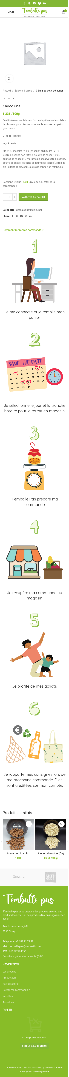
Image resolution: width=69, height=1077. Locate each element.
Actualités (8, 1002)
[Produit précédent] (5, 98)
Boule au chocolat (18, 853)
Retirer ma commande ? (16, 989)
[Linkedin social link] (44, 3)
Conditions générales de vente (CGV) (23, 956)
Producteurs (9, 977)
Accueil (7, 90)
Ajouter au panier (33, 197)
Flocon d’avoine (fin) (51, 853)
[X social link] (28, 3)
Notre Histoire (10, 983)
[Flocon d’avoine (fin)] (50, 834)
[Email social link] (34, 3)
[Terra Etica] (50, 877)
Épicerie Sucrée (23, 90)
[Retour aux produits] (9, 98)
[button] (29, 824)
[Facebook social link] (24, 3)
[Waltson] (18, 877)
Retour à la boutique (34, 1046)
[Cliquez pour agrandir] (9, 78)
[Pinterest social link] (39, 3)
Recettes (8, 996)
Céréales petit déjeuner (49, 90)
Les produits (9, 971)
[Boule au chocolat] (18, 834)
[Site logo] (34, 11)
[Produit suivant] (13, 98)
